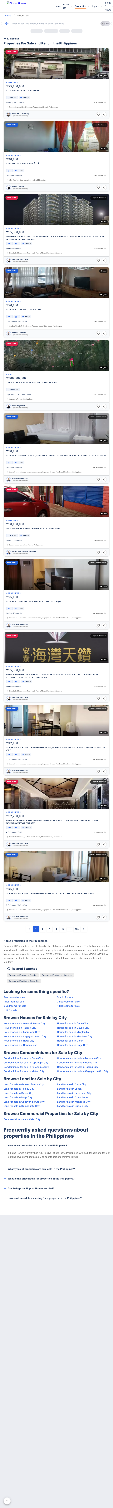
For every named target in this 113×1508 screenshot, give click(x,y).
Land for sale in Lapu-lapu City (74, 1093)
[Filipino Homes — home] (29, 6)
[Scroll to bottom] (7, 1500)
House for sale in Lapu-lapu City (22, 1032)
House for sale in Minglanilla (73, 1032)
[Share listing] (104, 114)
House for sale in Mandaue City (74, 1036)
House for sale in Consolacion (20, 1045)
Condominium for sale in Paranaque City (26, 1066)
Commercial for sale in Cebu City (22, 1119)
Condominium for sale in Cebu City (23, 1058)
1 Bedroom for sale (14, 1001)
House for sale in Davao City (73, 1027)
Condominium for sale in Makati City (24, 1071)
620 (77, 929)
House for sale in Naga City (19, 1040)
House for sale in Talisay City (20, 1027)
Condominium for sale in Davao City (77, 1062)
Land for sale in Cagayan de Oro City (24, 1101)
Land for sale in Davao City (19, 1093)
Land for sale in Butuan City (72, 1106)
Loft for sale (10, 1010)
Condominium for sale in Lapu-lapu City (26, 1062)
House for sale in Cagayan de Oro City (25, 1036)
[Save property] (98, 114)
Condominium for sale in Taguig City (77, 1066)
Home (57, 6)
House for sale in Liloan (70, 1040)
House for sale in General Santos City (24, 1023)
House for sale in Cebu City (72, 1023)
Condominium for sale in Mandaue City (79, 1058)
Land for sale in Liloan (69, 1088)
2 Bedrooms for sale (68, 1001)
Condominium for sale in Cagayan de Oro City (82, 1071)
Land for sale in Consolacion (73, 1097)
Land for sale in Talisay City (19, 1088)
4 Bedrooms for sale (68, 1005)
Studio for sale (65, 997)
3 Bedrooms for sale (15, 1005)
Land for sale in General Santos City (24, 1084)
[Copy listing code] (105, 102)
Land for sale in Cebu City (71, 1084)
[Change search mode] (7, 23)
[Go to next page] (84, 929)
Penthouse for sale (14, 997)
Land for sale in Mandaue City (73, 1101)
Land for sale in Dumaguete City (22, 1106)
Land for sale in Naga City (18, 1097)
